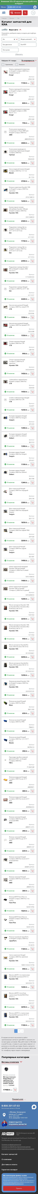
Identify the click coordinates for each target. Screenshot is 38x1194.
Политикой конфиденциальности (13, 1184)
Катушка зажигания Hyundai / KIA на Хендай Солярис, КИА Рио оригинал (19, 189)
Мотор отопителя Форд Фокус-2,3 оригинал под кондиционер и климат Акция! (9, 1080)
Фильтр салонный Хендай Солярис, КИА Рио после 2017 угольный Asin (19, 858)
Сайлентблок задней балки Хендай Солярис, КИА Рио (18, 380)
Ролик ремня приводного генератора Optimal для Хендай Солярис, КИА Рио (19, 150)
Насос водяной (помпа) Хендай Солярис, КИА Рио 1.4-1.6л (19, 170)
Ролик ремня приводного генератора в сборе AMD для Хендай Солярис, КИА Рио (18, 131)
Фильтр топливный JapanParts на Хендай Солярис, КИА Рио (18, 937)
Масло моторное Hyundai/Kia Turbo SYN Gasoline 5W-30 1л (18, 664)
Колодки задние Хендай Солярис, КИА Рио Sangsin (18, 453)
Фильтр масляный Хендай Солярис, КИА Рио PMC (17, 721)
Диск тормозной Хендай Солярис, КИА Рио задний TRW (19, 529)
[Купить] (32, 83)
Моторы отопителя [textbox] (10, 1062)
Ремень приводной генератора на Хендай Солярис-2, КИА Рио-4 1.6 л (19, 90)
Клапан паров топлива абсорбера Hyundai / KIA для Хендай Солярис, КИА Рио (18, 209)
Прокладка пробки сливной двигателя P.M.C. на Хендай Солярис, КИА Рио (18, 759)
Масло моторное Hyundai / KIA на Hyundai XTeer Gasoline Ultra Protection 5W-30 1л (19, 626)
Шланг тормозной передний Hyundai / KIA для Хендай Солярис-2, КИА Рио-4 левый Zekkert (18, 569)
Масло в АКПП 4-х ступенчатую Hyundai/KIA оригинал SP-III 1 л (19, 1014)
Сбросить (19, 54)
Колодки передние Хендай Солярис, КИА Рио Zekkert (18, 435)
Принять (19, 1188)
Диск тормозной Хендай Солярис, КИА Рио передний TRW (18, 490)
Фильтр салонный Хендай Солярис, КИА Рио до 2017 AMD (18, 838)
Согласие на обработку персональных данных (16, 1146)
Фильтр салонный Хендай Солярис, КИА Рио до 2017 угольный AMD (18, 818)
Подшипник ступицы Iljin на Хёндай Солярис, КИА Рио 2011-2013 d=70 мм (17, 228)
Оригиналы (9, 64)
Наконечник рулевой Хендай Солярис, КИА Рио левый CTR (19, 306)
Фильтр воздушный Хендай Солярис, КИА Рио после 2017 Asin (19, 798)
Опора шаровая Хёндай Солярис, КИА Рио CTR (17, 342)
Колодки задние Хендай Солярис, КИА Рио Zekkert (18, 471)
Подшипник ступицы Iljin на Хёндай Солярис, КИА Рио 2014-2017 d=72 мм (17, 248)
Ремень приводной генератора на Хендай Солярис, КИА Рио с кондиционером (19, 71)
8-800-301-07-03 (14, 7)
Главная (4, 18)
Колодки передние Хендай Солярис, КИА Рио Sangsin (18, 416)
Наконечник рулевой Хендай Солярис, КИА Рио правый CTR (19, 324)
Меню (3, 7)
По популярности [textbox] (28, 60)
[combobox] (10, 39)
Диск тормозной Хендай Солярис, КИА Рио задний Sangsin (17, 548)
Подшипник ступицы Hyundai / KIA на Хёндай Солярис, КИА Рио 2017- (18, 268)
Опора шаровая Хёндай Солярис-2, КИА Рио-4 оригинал (17, 361)
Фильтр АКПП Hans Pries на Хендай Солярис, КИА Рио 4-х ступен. (19, 918)
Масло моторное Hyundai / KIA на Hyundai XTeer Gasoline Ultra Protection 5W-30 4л (19, 606)
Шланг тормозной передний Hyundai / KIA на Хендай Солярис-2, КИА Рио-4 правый (19, 588)
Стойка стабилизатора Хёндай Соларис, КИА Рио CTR (19, 398)
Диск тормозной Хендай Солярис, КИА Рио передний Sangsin (18, 510)
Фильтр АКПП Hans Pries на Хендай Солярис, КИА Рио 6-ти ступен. (19, 898)
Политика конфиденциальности (11, 1144)
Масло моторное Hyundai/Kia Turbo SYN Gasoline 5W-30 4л (18, 645)
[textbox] (28, 39)
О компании (7, 1159)
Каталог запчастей (9, 1154)
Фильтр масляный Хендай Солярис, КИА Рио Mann (17, 702)
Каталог (12, 18)
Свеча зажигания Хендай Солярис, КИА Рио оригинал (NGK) (18, 956)
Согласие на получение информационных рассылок (18, 1149)
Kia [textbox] (4, 39)
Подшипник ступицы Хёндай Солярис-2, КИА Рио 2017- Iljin (19, 288)
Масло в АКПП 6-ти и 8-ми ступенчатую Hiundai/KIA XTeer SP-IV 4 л (19, 995)
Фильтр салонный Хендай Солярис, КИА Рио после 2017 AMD (19, 878)
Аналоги (22, 64)
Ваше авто (13, 30)
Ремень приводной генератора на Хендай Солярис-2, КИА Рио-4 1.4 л (19, 111)
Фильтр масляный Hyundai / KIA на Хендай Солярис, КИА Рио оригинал (19, 683)
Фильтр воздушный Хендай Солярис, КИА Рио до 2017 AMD (18, 778)
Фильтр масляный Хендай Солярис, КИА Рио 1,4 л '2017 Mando (19, 739)
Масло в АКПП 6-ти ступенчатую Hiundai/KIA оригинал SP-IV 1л (19, 976)
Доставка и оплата (9, 1164)
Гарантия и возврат (10, 1169)
